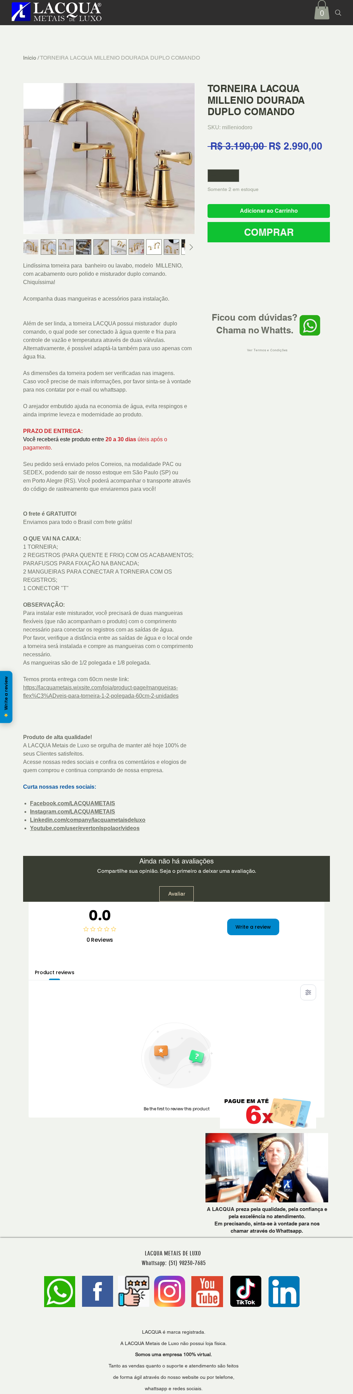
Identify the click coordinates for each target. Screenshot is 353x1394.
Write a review (253, 926)
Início (29, 57)
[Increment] (234, 176)
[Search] (338, 13)
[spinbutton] (223, 176)
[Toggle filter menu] (308, 992)
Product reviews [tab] (54, 972)
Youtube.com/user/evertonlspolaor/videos (85, 828)
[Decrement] (213, 176)
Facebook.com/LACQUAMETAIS (72, 803)
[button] (322, 9)
